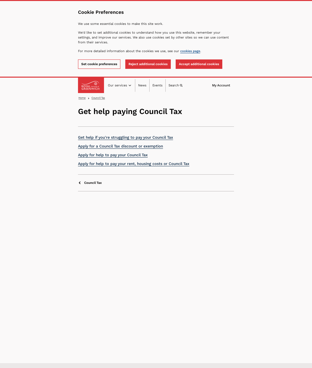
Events (157, 85)
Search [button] (174, 85)
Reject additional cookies (148, 64)
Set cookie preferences (99, 64)
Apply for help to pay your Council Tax (113, 155)
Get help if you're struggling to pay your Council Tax (125, 137)
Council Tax (98, 97)
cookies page (190, 51)
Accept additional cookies (199, 64)
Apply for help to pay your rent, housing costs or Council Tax (133, 163)
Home (82, 97)
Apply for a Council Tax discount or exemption (120, 146)
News (142, 85)
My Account (221, 85)
